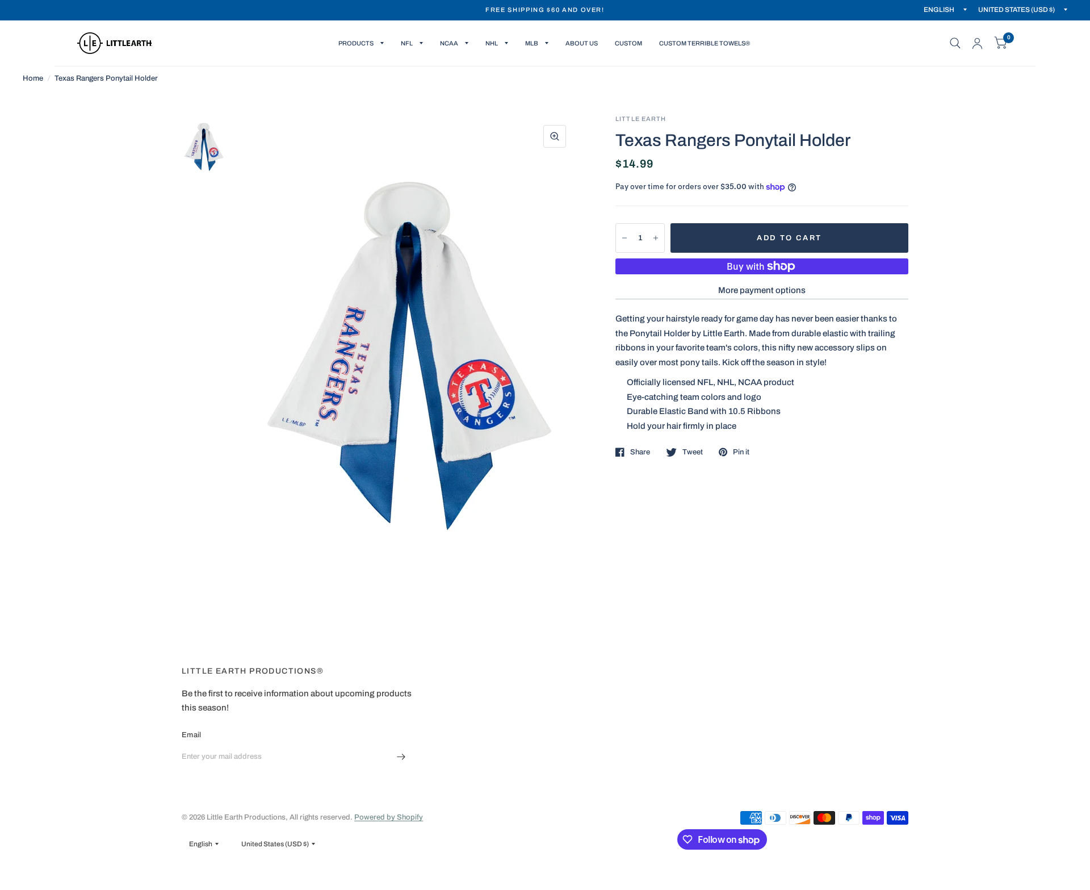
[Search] (955, 43)
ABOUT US (581, 43)
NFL (407, 43)
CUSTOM (628, 43)
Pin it (741, 452)
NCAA (449, 43)
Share (640, 452)
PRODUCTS (356, 43)
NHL (491, 43)
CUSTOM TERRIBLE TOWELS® (704, 43)
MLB (531, 43)
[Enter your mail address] (401, 756)
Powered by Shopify (388, 817)
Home (33, 78)
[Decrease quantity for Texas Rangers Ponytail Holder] (624, 238)
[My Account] (977, 43)
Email (191, 735)
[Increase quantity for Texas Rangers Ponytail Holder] (655, 238)
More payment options (762, 290)
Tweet (692, 452)
